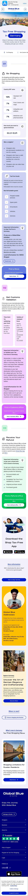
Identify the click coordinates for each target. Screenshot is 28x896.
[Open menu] (2, 9)
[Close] (1, 3)
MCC (6, 453)
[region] (14, 886)
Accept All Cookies (14, 893)
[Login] (25, 9)
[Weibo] (10, 867)
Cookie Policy (13, 885)
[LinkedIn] (5, 867)
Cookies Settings (14, 889)
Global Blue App (20, 451)
